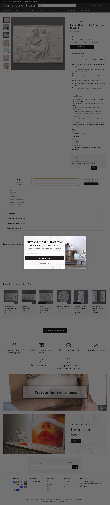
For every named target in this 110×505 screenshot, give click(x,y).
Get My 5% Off (44, 258)
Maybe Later (44, 263)
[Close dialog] (84, 238)
